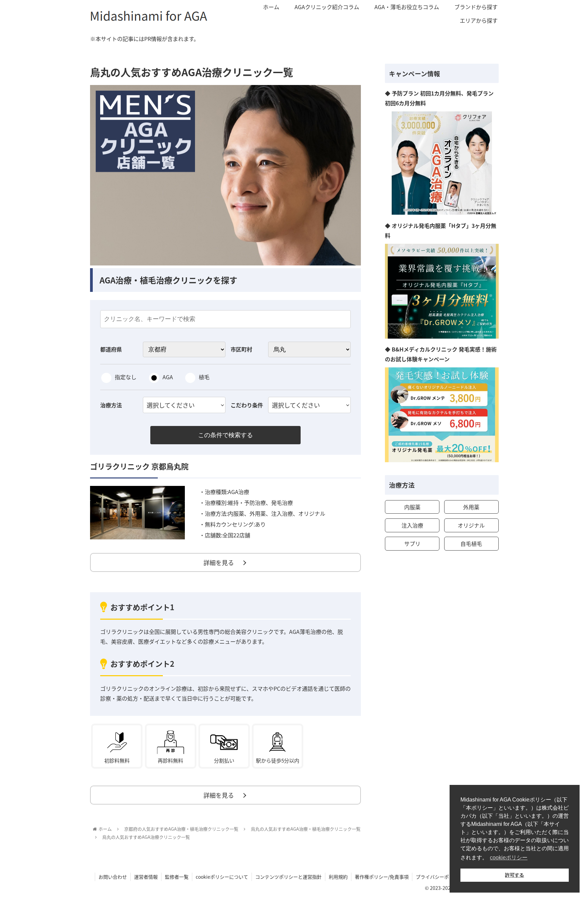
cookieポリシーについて (222, 876)
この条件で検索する (225, 435)
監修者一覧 (177, 876)
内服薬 (412, 507)
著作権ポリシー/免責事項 (382, 876)
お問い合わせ (113, 876)
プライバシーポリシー (439, 876)
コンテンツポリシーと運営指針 (288, 876)
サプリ (412, 543)
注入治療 (412, 525)
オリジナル (471, 525)
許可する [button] (514, 875)
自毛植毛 (471, 543)
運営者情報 (146, 876)
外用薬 (471, 507)
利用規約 (338, 876)
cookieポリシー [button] (508, 857)
